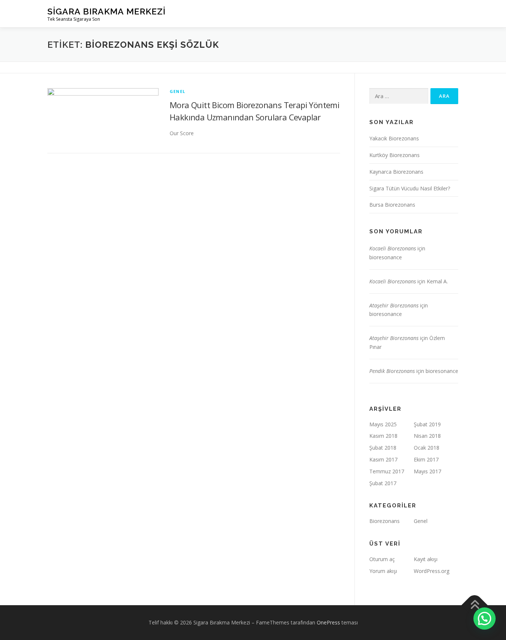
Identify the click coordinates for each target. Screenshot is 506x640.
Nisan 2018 (427, 435)
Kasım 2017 (383, 459)
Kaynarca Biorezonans (396, 171)
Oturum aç (382, 559)
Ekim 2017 (426, 459)
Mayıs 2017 (427, 471)
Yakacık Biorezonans (394, 138)
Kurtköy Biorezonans (394, 155)
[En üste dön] (475, 605)
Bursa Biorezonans (392, 204)
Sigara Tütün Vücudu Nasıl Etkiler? (409, 188)
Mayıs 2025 (383, 424)
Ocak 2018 (426, 447)
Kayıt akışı (425, 559)
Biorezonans (384, 520)
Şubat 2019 (427, 424)
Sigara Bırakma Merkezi (106, 11)
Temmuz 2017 (386, 471)
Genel (177, 91)
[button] (484, 618)
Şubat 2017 (382, 483)
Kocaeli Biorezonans (392, 248)
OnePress (328, 622)
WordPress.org (431, 570)
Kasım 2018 (383, 435)
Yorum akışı (383, 570)
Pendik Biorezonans (392, 370)
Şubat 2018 (382, 447)
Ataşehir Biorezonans (394, 305)
